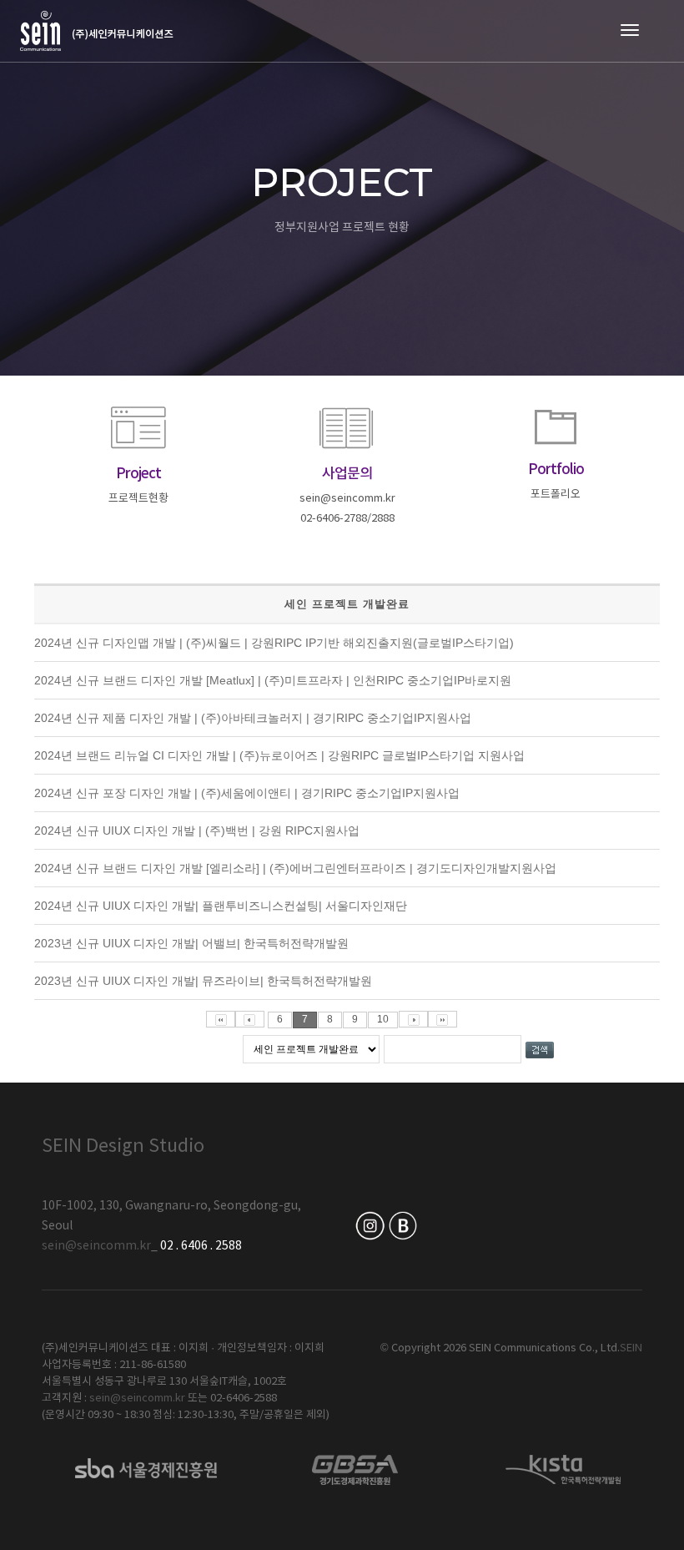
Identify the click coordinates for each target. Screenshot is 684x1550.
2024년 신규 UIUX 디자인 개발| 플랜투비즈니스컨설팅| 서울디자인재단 (220, 905)
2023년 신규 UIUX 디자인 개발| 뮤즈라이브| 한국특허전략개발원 (203, 980)
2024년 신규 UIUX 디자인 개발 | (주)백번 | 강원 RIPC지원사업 (197, 830)
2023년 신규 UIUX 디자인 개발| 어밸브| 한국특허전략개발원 (191, 943)
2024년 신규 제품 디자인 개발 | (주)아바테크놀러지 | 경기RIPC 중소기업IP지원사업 (252, 718)
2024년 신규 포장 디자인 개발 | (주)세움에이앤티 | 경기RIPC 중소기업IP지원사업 (247, 793)
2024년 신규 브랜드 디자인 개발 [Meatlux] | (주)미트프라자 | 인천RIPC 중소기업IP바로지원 (272, 680)
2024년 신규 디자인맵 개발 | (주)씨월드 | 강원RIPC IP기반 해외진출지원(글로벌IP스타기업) (274, 642)
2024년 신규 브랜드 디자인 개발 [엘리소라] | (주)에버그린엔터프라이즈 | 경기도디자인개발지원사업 (295, 868)
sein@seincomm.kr (96, 1246)
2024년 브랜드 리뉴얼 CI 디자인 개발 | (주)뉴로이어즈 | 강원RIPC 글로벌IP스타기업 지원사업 (279, 755)
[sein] (97, 31)
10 (383, 1019)
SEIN (631, 1348)
